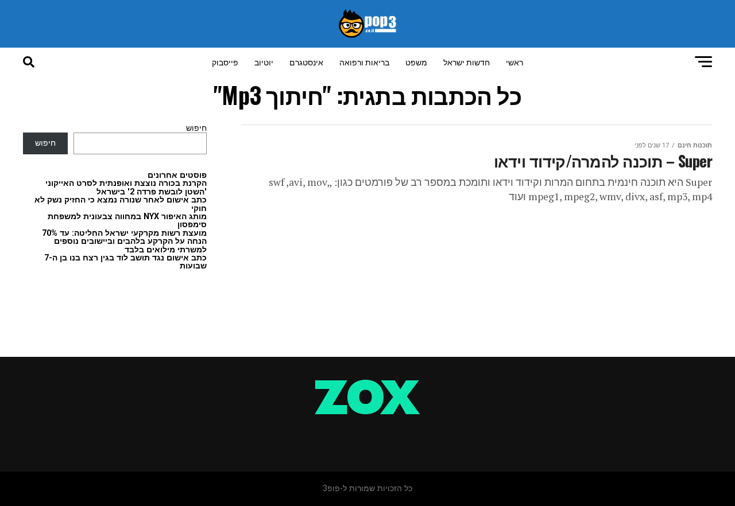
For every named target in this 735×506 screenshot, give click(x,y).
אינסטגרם (306, 62)
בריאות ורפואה (364, 62)
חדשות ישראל (466, 62)
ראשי (514, 62)
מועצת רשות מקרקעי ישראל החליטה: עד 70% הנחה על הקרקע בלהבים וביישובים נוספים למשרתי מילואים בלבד (124, 241)
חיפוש (196, 128)
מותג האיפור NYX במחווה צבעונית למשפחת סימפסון (127, 220)
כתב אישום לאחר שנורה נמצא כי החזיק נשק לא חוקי (120, 204)
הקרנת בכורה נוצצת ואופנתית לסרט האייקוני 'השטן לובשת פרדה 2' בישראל (126, 187)
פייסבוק (225, 62)
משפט (416, 62)
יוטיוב (263, 62)
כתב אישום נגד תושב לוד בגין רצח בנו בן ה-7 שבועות (125, 262)
